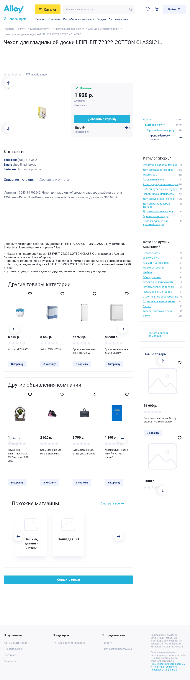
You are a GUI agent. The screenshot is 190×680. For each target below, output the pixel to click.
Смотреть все (110, 503)
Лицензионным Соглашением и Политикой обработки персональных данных (168, 667)
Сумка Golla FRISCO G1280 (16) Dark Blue (84, 451)
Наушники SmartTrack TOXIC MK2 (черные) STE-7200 (18, 455)
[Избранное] (147, 9)
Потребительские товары (78, 19)
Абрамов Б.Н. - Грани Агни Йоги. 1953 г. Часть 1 (116, 453)
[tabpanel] (68, 195)
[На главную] (18, 9)
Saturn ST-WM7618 (50, 349)
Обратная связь (13, 648)
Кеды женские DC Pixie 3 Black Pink (50, 451)
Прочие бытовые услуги (69, 28)
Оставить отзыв (68, 579)
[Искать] (130, 9)
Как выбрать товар (15, 642)
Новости (107, 642)
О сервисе (10, 655)
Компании (54, 19)
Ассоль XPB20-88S (18, 349)
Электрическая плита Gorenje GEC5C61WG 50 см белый (160, 420)
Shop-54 (80, 127)
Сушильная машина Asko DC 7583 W (84, 351)
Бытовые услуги (119, 19)
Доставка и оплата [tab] (54, 179)
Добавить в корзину (102, 119)
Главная (9, 28)
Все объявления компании (158, 335)
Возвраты (10, 661)
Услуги (101, 19)
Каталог (40, 19)
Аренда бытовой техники (103, 28)
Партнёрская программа (117, 648)
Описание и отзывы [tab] (19, 179)
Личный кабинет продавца (69, 642)
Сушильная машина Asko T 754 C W (116, 351)
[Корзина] (156, 9)
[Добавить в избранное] (30, 294)
